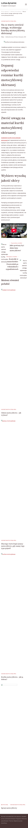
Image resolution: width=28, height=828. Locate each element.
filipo (2, 37)
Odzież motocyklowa (8, 21)
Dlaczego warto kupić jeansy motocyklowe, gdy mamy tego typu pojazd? (12, 546)
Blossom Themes (8, 820)
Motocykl (4, 804)
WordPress (4, 823)
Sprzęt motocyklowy (9, 808)
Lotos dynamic (8, 3)
